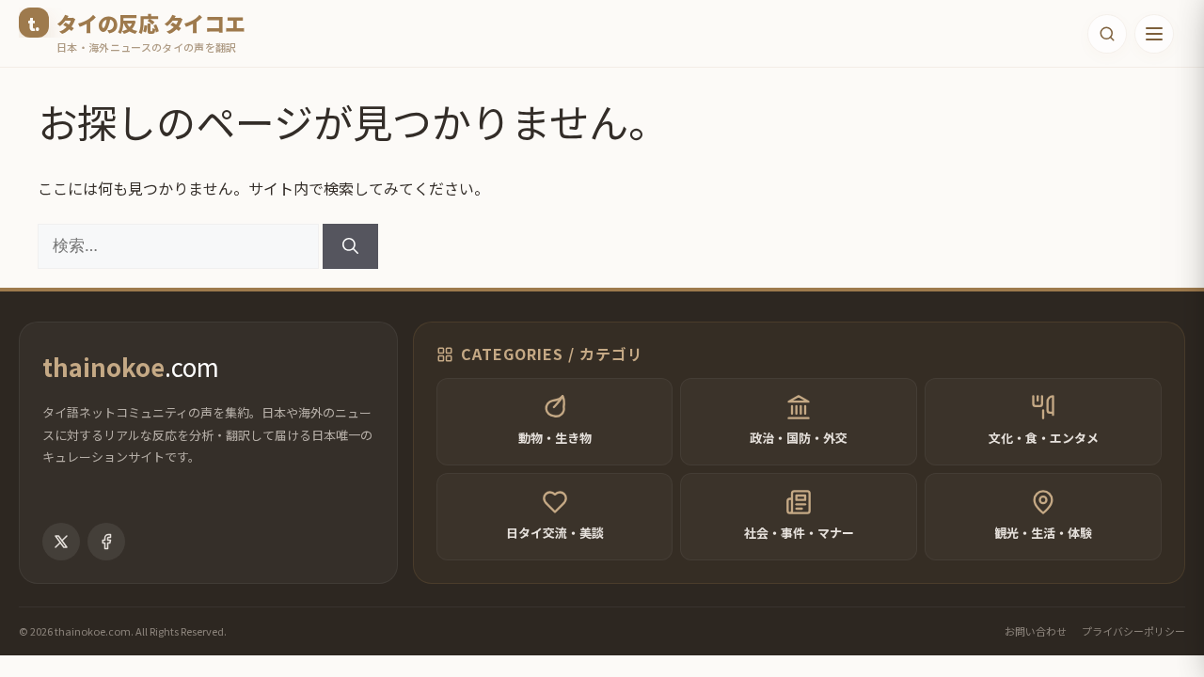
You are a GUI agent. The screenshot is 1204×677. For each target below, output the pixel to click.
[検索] (350, 246)
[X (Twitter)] (61, 541)
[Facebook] (106, 541)
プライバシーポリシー (1133, 630)
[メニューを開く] (1154, 34)
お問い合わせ (1036, 630)
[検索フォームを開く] (1107, 34)
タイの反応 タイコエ (151, 23)
